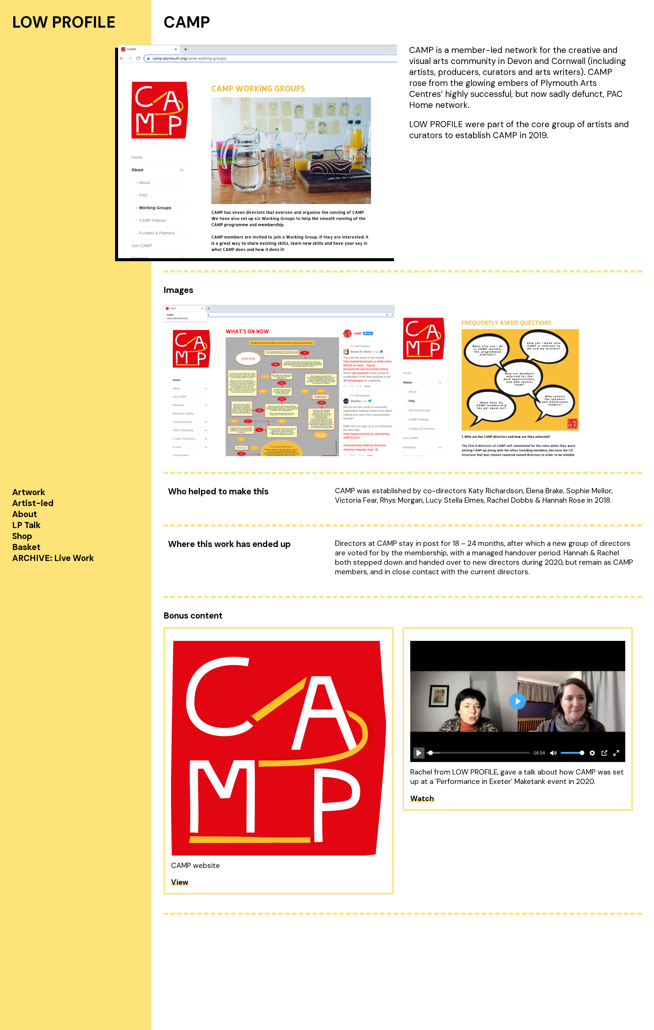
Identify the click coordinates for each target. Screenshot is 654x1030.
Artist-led (33, 503)
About (24, 514)
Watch (422, 798)
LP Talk (26, 525)
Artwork (28, 492)
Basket (26, 547)
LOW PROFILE (63, 22)
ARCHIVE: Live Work (53, 558)
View (179, 882)
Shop (22, 536)
